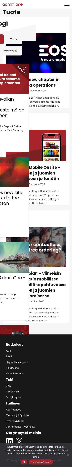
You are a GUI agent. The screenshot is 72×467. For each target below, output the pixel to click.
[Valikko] (65, 4)
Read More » (39, 203)
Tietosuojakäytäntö (17, 415)
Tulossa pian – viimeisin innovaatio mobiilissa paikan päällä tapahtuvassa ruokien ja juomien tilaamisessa (36, 285)
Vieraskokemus (14, 373)
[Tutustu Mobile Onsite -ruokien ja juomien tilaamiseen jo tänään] (36, 145)
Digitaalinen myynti (17, 362)
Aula (8, 350)
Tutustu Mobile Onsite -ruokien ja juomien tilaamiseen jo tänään (36, 173)
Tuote (13, 39)
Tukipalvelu (12, 391)
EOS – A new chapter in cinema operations (36, 82)
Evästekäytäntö (15, 421)
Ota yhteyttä (13, 397)
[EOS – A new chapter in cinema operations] (36, 53)
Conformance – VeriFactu (20, 426)
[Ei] (67, 454)
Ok (24, 462)
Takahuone (12, 367)
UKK (8, 385)
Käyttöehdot (13, 409)
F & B (9, 356)
